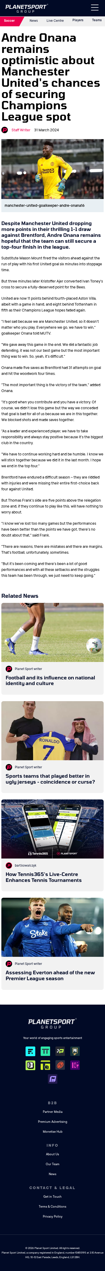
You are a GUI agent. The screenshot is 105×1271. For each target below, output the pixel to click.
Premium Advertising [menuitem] (52, 1122)
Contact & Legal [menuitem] (52, 1188)
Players (77, 20)
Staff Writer (21, 130)
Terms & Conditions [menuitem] (52, 1206)
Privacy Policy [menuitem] (52, 1216)
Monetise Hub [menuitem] (52, 1132)
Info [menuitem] (53, 1145)
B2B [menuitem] (52, 1103)
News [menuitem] (52, 1174)
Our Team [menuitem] (53, 1164)
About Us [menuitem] (52, 1154)
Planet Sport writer (28, 669)
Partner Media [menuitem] (52, 1112)
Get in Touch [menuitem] (52, 1196)
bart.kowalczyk (25, 865)
